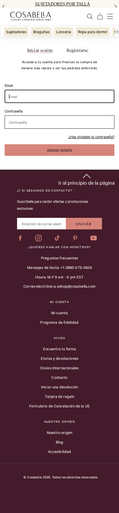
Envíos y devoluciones (59, 358)
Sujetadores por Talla (62, 4)
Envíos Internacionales (59, 367)
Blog (60, 441)
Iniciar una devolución (59, 386)
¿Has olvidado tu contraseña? (91, 136)
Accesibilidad (59, 451)
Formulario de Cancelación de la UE (59, 405)
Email (17, 85)
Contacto (59, 377)
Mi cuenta (59, 312)
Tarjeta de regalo (60, 396)
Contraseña (20, 111)
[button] (86, 178)
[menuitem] (16, 31)
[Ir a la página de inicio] (30, 16)
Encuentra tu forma (59, 348)
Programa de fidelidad (59, 322)
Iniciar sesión (59, 150)
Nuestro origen (59, 432)
